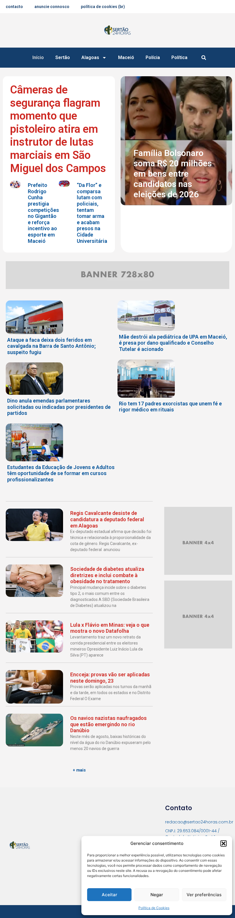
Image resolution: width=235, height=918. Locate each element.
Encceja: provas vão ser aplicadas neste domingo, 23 (110, 677)
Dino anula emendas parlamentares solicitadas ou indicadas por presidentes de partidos (59, 407)
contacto (14, 6)
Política (179, 57)
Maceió (126, 57)
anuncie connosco (51, 6)
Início (38, 57)
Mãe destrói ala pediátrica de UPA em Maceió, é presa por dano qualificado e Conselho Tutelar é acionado (173, 343)
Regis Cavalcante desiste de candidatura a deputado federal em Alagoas (107, 519)
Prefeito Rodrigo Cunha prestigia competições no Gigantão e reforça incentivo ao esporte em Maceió (43, 213)
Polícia (153, 57)
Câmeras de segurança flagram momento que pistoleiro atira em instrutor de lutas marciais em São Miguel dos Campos (58, 129)
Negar (156, 894)
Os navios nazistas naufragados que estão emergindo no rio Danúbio (108, 724)
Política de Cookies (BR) (103, 6)
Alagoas (90, 57)
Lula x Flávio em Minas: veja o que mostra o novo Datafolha (109, 628)
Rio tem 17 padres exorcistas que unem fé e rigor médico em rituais (170, 407)
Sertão (62, 57)
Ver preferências (204, 894)
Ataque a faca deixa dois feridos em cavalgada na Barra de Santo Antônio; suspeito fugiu (51, 346)
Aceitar (109, 894)
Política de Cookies (153, 908)
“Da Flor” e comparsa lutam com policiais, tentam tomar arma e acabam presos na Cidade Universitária (92, 213)
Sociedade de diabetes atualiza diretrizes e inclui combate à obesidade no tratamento (107, 575)
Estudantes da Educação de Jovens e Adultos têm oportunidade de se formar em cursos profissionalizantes (61, 473)
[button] (223, 843)
